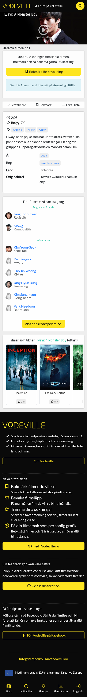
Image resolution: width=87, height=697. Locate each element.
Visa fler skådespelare (41, 324)
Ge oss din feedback (45, 586)
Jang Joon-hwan (50, 163)
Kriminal (17, 129)
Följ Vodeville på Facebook (45, 635)
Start (9, 691)
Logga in (78, 691)
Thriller (30, 129)
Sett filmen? (18, 105)
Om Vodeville (43, 461)
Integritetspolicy (31, 659)
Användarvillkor (56, 659)
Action (42, 129)
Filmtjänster (61, 691)
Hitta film (26, 691)
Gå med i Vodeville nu (43, 546)
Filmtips (43, 691)
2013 (44, 155)
